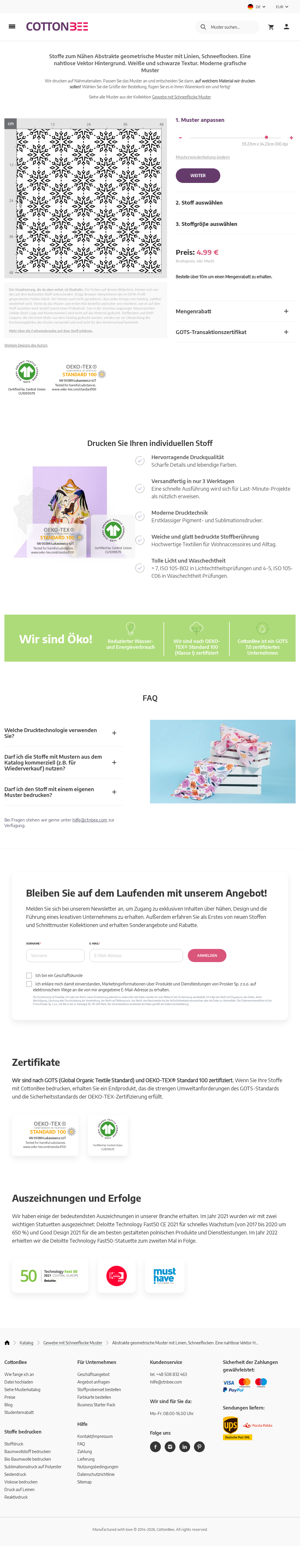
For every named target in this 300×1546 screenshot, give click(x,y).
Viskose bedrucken (21, 1481)
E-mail (94, 943)
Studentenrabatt (19, 1412)
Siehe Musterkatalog (22, 1389)
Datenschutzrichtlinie (96, 1474)
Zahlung (84, 1451)
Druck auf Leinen (19, 1489)
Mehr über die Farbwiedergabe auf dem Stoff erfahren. (51, 331)
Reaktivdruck (16, 1497)
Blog (8, 1404)
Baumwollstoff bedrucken (27, 1451)
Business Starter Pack (96, 1404)
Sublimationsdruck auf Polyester (33, 1466)
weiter (198, 175)
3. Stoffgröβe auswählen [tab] (206, 223)
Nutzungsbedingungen (97, 1466)
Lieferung (86, 1459)
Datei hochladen (18, 1381)
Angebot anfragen (93, 1381)
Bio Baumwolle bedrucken (27, 1459)
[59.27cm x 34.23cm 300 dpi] (266, 137)
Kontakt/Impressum (95, 1436)
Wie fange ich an (19, 1374)
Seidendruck (15, 1474)
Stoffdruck (13, 1443)
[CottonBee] (57, 27)
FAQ (81, 1443)
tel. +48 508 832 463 (168, 1374)
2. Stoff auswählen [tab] (199, 202)
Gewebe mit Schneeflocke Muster (181, 96)
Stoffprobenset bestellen (99, 1389)
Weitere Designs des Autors (25, 345)
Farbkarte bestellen (94, 1397)
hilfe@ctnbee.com (89, 819)
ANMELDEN (207, 955)
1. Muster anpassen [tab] (200, 119)
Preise (9, 1397)
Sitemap (84, 1481)
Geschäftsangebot (93, 1374)
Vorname (33, 943)
